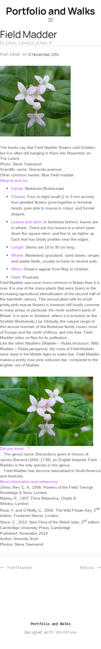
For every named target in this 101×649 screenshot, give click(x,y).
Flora (8, 42)
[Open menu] (50, 20)
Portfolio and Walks (50, 11)
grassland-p (35, 42)
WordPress (66, 632)
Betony (87, 567)
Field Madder (20, 567)
